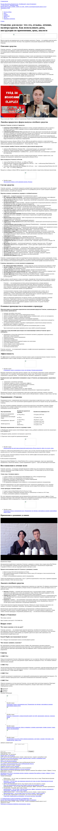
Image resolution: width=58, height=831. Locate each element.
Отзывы (6, 14)
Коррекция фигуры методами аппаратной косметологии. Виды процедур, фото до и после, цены (29, 448)
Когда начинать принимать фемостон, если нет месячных (15, 769)
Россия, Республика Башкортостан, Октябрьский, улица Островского (18, 4)
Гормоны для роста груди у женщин (10, 766)
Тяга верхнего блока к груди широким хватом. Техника (18, 181)
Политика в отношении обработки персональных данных (15, 804)
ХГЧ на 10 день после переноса (9, 761)
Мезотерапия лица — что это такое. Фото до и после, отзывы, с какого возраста (24, 793)
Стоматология (4, 1)
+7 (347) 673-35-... (9, 5)
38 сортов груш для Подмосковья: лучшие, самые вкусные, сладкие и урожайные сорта (23, 758)
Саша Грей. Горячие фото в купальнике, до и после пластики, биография (22, 796)
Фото (5, 13)
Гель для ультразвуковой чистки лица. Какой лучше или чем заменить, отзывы (24, 785)
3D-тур (5, 17)
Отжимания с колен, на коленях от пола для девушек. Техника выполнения (23, 370)
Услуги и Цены (7, 12)
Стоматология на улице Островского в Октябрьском (15, 798)
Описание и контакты (9, 18)
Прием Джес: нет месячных (8, 755)
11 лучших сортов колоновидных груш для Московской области (17, 763)
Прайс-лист (7, 16)
